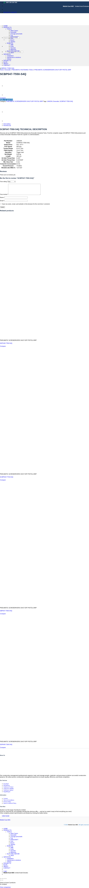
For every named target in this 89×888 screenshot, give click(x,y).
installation (10, 56)
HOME (5, 26)
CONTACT (6, 65)
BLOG (5, 62)
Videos (9, 59)
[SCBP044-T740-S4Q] (7, 95)
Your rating (4, 181)
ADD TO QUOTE (6, 100)
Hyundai (13, 48)
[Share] (4, 878)
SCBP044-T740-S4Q (6, 477)
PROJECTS (7, 60)
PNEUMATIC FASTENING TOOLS (22, 70)
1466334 (49, 101)
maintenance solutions (14, 57)
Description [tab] (7, 124)
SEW (12, 52)
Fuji (11, 35)
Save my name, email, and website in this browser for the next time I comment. (26, 204)
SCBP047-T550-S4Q (66, 101)
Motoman (13, 49)
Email (2, 200)
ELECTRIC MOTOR (13, 51)
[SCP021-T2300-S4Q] (7, 86)
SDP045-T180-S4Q (6, 744)
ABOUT (5, 63)
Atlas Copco (14, 30)
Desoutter (13, 32)
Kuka (12, 46)
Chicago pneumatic (16, 34)
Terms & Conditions (8, 800)
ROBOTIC (10, 43)
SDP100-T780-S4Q (6, 343)
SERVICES (7, 54)
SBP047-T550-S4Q (6, 610)
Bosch (12, 40)
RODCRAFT (14, 37)
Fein (11, 38)
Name (2, 197)
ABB (11, 45)
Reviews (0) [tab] (7, 125)
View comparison (5, 887)
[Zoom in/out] (0, 878)
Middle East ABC (5, 820)
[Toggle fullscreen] (2, 878)
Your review (4, 194)
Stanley (12, 41)
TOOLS (9, 29)
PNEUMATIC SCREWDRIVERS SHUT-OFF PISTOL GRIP (53, 70)
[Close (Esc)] (6, 878)
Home (2, 70)
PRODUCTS (7, 27)
